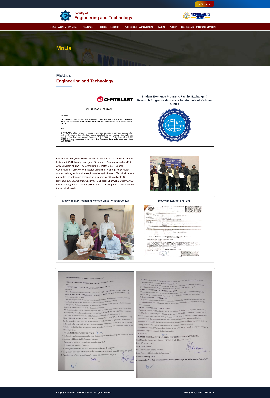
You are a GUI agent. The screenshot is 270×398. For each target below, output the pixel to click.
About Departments (67, 27)
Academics (88, 27)
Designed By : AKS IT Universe (199, 392)
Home (53, 27)
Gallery (173, 27)
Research (114, 27)
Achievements (146, 27)
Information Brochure (207, 27)
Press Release (187, 27)
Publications (130, 27)
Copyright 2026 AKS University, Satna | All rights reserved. (84, 392)
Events (161, 27)
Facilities (103, 27)
